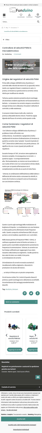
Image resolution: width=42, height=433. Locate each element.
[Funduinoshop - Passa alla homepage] (21, 10)
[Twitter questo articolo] (32, 293)
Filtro (7, 40)
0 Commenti (17, 54)
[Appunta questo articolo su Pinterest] (26, 293)
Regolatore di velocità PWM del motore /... (14, 337)
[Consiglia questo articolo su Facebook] (37, 293)
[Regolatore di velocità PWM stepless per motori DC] (34, 326)
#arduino (9, 289)
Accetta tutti (21, 419)
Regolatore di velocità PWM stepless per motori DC (34, 337)
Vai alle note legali (11, 410)
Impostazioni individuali (21, 429)
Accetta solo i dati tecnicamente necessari (22, 425)
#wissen (15, 289)
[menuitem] (38, 15)
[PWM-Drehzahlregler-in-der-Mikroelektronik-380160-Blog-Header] (21, 67)
